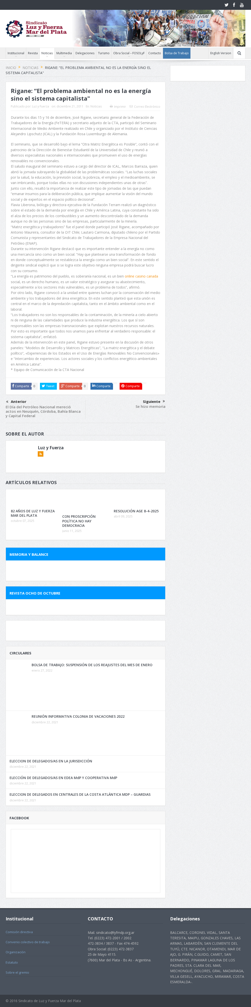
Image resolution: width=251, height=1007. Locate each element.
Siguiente (151, 401)
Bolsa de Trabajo (177, 53)
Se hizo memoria (150, 406)
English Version (220, 53)
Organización (15, 952)
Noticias (47, 53)
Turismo (104, 53)
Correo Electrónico (147, 107)
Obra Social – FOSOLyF (129, 53)
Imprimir (120, 107)
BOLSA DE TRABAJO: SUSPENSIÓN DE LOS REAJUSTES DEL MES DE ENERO (92, 664)
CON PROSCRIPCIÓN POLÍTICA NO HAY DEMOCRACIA (79, 521)
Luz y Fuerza (40, 106)
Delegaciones (84, 53)
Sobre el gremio (17, 972)
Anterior (18, 401)
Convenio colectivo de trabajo (28, 942)
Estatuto (12, 962)
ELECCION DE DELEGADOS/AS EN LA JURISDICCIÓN (51, 761)
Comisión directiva (19, 932)
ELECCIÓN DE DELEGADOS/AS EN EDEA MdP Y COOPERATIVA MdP (63, 777)
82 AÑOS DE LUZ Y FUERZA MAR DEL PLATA (33, 513)
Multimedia (64, 53)
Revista (33, 53)
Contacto (154, 53)
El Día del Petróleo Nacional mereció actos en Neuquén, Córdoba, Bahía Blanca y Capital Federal (43, 411)
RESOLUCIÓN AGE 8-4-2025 (136, 511)
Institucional (16, 53)
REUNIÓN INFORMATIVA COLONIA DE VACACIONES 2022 (78, 716)
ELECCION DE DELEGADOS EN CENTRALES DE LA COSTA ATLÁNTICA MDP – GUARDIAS (80, 794)
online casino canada (141, 276)
